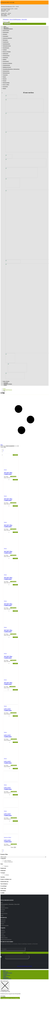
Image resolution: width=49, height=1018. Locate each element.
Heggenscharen (6, 55)
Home (2, 902)
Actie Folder (3, 909)
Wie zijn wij (3, 905)
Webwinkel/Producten (8, 28)
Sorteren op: (3, 445)
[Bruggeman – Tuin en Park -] (15, 19)
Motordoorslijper (6, 82)
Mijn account (3, 919)
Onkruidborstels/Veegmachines (6, 939)
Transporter (5, 74)
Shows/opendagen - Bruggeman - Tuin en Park (10, 904)
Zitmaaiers (5, 34)
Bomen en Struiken (7, 51)
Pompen (4, 80)
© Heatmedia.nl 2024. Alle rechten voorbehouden (24, 966)
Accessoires (5, 86)
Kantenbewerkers (6, 43)
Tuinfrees (5, 49)
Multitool (4, 59)
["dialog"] (24, 998)
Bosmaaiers (5, 40)
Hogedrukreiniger (6, 65)
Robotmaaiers (6, 32)
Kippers (4, 76)
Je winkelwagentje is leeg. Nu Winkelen (10, 998)
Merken (4, 88)
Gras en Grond (6, 30)
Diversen (5, 78)
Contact (5, 385)
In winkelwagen (13, 476)
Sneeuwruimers (6, 71)
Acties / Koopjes (6, 381)
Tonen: (2, 447)
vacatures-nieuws (6, 975)
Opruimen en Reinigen (7, 63)
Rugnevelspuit (6, 61)
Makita (6, 866)
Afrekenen (2, 923)
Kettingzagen (5, 53)
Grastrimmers (5, 41)
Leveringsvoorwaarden (4, 925)
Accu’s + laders (6, 84)
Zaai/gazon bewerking (7, 38)
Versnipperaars (6, 47)
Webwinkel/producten (4, 907)
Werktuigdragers (6, 72)
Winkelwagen (3, 921)
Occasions (5, 974)
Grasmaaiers (5, 36)
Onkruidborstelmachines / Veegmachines (11, 69)
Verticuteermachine (7, 45)
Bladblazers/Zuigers (7, 67)
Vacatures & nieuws (8, 383)
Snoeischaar (5, 57)
